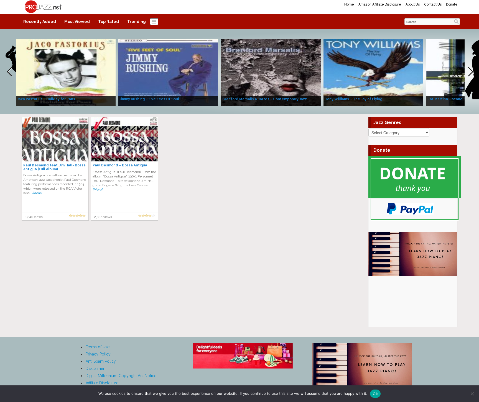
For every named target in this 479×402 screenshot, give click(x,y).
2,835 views (103, 216)
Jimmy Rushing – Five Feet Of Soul (149, 99)
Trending (136, 21)
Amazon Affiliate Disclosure (379, 4)
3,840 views (34, 216)
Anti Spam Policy (101, 361)
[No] (472, 393)
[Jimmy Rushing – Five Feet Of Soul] (168, 72)
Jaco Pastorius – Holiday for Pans (46, 99)
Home (349, 4)
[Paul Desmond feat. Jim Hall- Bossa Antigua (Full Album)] (55, 139)
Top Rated (108, 21)
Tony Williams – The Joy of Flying (353, 99)
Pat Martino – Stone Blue (449, 99)
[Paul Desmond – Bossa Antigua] (124, 139)
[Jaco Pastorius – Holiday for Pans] (66, 72)
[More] (37, 193)
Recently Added (39, 21)
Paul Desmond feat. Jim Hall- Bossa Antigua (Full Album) (54, 167)
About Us (413, 4)
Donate (451, 4)
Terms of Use (97, 347)
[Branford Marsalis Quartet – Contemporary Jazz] (271, 72)
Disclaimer (95, 368)
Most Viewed (77, 21)
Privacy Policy (98, 354)
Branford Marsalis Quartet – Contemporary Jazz (264, 99)
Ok (375, 393)
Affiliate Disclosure (102, 383)
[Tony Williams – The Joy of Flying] (373, 72)
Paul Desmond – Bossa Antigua (120, 165)
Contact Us (433, 4)
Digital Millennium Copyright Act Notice (121, 375)
